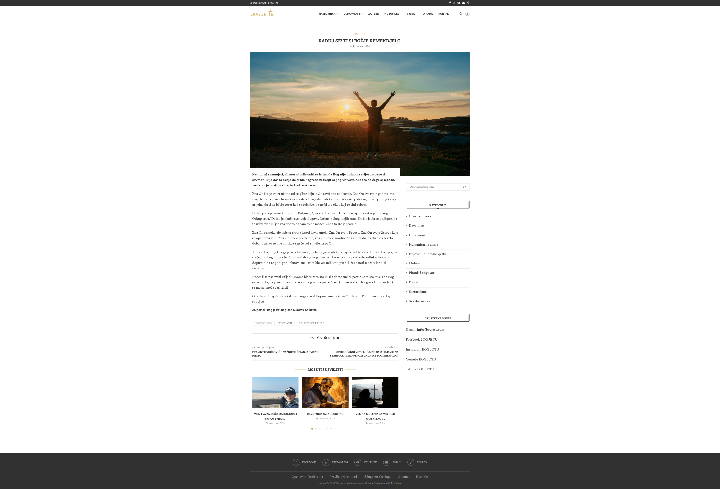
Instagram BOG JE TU (422, 349)
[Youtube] (459, 3)
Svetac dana (418, 292)
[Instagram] (454, 3)
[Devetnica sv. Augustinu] (325, 392)
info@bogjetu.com (430, 330)
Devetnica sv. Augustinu (325, 414)
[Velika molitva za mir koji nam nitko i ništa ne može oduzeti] (375, 392)
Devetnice (416, 226)
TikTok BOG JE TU (420, 369)
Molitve (414, 263)
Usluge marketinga (377, 477)
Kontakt (444, 13)
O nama (428, 13)
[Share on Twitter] (321, 338)
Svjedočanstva (419, 301)
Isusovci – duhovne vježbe (428, 254)
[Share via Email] (338, 337)
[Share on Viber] (329, 338)
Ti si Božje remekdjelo (312, 323)
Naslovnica (327, 13)
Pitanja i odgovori (422, 273)
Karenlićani (285, 323)
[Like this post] (313, 337)
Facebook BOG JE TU (422, 340)
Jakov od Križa (263, 323)
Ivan (398, 483)
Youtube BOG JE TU (421, 359)
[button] (257, 403)
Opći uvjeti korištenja (307, 477)
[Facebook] (450, 3)
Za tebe (373, 13)
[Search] (461, 13)
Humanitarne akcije (423, 245)
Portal (413, 282)
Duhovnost (352, 13)
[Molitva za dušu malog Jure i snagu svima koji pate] (275, 392)
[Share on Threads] (333, 338)
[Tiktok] (468, 3)
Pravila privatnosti (343, 477)
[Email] (463, 3)
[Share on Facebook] (318, 337)
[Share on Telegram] (325, 337)
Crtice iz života (420, 216)
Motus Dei (391, 13)
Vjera (411, 13)
